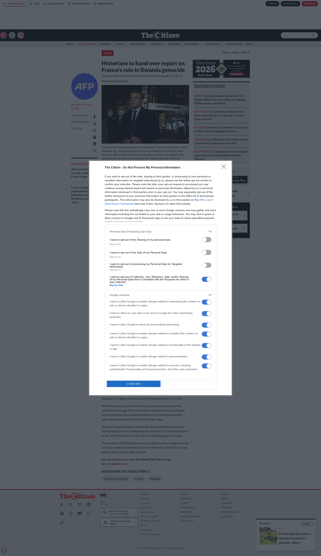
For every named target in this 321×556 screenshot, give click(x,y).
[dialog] (160, 278)
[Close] (224, 167)
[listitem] (160, 231)
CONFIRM (134, 384)
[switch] (206, 239)
